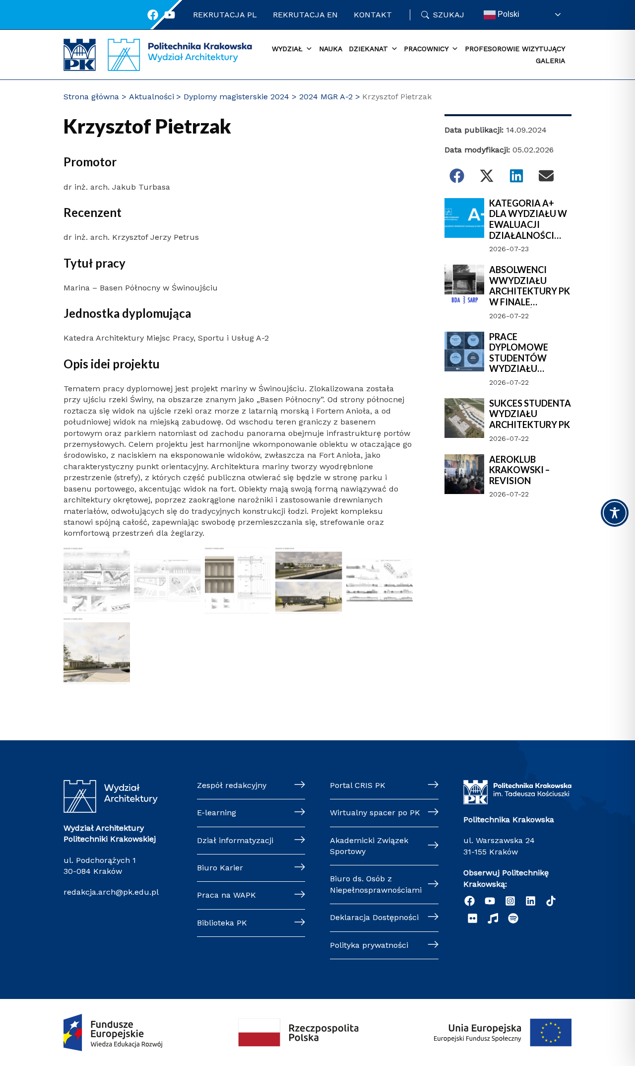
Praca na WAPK (226, 895)
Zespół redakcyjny (231, 785)
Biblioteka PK (222, 922)
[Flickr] (472, 918)
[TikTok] (551, 901)
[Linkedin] (530, 901)
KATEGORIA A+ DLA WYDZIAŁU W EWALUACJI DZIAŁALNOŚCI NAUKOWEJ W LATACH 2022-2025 (529, 219)
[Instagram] (510, 901)
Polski (507, 14)
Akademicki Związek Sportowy (369, 846)
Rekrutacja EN (305, 14)
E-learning (216, 812)
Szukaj (448, 14)
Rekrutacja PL (225, 14)
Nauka (330, 49)
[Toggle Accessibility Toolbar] (615, 513)
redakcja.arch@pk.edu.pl (111, 892)
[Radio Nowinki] (493, 918)
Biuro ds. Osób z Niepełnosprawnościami (376, 884)
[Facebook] (152, 14)
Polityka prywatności (369, 945)
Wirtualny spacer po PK (375, 812)
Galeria (550, 61)
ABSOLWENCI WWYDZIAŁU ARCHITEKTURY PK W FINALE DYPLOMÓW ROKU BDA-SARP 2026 (529, 286)
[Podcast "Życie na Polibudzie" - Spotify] (513, 918)
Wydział (287, 49)
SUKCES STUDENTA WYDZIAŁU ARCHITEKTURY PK (530, 414)
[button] (456, 175)
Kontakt (373, 14)
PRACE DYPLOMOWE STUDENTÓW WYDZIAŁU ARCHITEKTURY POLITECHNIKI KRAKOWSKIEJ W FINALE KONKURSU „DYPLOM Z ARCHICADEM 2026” (529, 353)
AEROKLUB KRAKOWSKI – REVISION (519, 470)
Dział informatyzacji (235, 840)
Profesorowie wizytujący (515, 49)
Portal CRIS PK (357, 785)
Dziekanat (368, 49)
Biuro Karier (220, 867)
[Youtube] (169, 14)
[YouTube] (490, 901)
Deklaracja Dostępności (374, 917)
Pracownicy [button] (426, 49)
